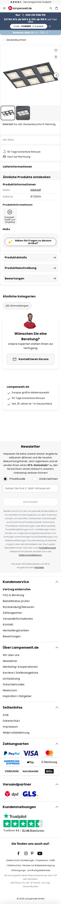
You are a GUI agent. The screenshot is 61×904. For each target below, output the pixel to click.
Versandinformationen (18, 619)
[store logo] (22, 8)
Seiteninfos (12, 707)
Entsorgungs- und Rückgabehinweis (31, 870)
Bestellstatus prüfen (16, 601)
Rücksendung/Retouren (18, 607)
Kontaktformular (47, 547)
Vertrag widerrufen (17, 589)
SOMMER (29, 26)
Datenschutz (11, 721)
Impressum (10, 727)
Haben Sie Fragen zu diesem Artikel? (33, 242)
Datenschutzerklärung (30, 555)
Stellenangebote (27, 673)
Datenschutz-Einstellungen (20, 860)
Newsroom (10, 690)
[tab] (30, 609)
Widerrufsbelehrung (16, 733)
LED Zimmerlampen (17, 305)
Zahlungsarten (12, 613)
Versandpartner (17, 784)
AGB (5, 715)
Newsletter (10, 661)
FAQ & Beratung (13, 595)
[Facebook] (21, 853)
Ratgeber (25, 696)
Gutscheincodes (13, 684)
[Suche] (51, 8)
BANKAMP (35, 190)
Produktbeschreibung (20, 268)
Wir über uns (11, 655)
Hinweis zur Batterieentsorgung (39, 865)
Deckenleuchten (16, 40)
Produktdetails (16, 257)
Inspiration (10, 696)
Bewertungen (14, 278)
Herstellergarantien (16, 630)
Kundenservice (16, 581)
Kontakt (8, 624)
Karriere (8, 673)
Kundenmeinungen (19, 807)
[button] (8, 113)
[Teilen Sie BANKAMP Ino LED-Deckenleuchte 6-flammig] (55, 56)
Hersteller (39, 567)
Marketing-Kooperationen (20, 667)
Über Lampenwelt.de (21, 647)
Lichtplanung (11, 679)
